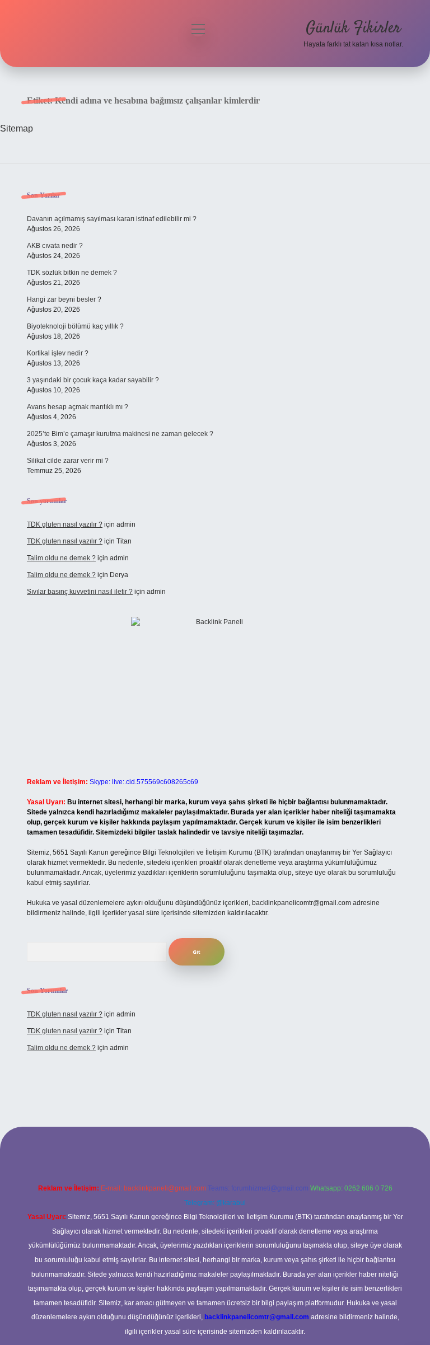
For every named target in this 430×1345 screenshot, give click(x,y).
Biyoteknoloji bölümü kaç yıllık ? (75, 326)
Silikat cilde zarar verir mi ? (68, 461)
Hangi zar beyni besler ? (64, 299)
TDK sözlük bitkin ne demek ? (72, 273)
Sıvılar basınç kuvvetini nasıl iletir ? (80, 592)
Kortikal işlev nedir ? (57, 353)
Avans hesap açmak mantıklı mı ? (77, 407)
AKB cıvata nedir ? (55, 246)
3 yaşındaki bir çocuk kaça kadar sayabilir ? (93, 380)
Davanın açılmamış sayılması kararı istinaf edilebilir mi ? (112, 219)
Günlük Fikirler (353, 28)
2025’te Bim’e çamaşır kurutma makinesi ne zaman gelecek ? (120, 434)
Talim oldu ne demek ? (61, 558)
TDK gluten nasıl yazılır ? (64, 524)
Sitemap (16, 128)
